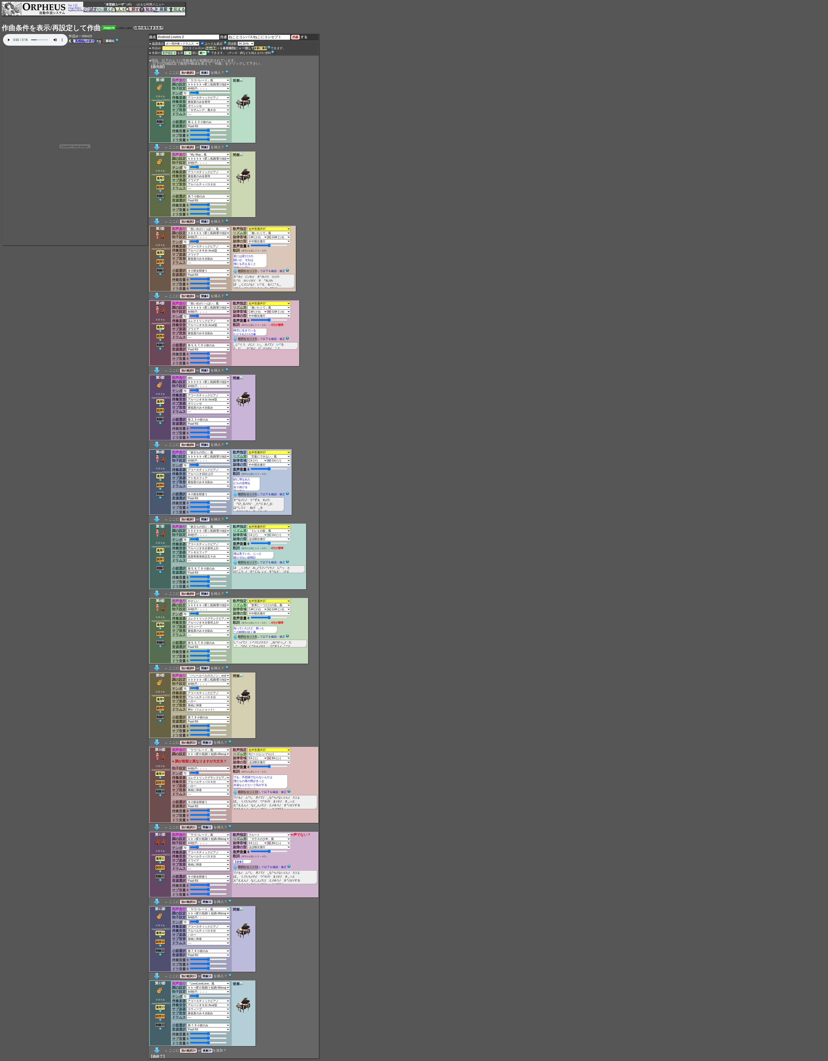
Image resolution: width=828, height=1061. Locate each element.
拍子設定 (179, 88)
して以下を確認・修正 (271, 271)
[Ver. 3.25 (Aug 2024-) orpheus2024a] (67, 4)
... (3, 21)
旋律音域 (240, 237)
